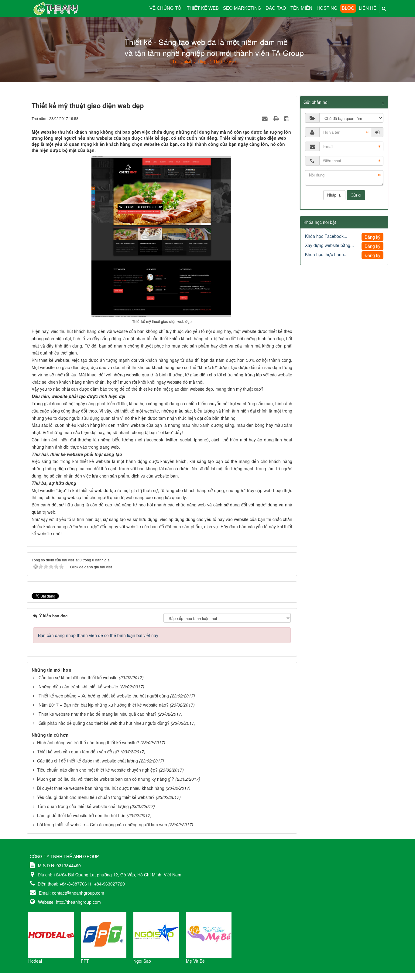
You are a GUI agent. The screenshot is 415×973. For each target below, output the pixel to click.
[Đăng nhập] (377, 132)
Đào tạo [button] (276, 8)
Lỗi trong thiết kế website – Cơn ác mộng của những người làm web (102, 824)
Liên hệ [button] (367, 8)
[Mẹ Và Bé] (209, 934)
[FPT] (103, 934)
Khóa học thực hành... (326, 254)
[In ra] (276, 118)
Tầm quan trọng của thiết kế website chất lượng (83, 806)
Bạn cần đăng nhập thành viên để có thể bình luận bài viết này (98, 635)
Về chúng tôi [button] (166, 8)
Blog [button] (348, 8)
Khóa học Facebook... (326, 236)
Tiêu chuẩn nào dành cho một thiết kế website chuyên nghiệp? (97, 770)
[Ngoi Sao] (156, 934)
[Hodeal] (51, 934)
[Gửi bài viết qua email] (265, 118)
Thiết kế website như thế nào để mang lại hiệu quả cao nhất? (97, 714)
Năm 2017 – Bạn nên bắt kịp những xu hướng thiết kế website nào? (104, 705)
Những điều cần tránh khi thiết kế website (78, 686)
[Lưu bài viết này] (287, 118)
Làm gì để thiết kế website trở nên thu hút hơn (81, 815)
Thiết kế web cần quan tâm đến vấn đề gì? (78, 752)
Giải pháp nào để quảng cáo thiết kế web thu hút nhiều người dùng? (104, 723)
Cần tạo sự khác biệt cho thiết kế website (78, 677)
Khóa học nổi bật (320, 222)
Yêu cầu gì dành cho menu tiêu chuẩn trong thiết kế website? (96, 797)
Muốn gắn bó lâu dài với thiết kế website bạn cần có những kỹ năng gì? (105, 779)
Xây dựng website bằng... (329, 245)
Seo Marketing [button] (242, 8)
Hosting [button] (327, 8)
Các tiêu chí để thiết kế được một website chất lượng (87, 761)
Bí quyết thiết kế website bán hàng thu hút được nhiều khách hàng (100, 788)
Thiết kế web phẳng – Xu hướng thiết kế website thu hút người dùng (104, 696)
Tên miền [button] (301, 8)
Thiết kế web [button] (203, 8)
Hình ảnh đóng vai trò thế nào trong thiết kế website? (88, 742)
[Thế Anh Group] (52, 8)
